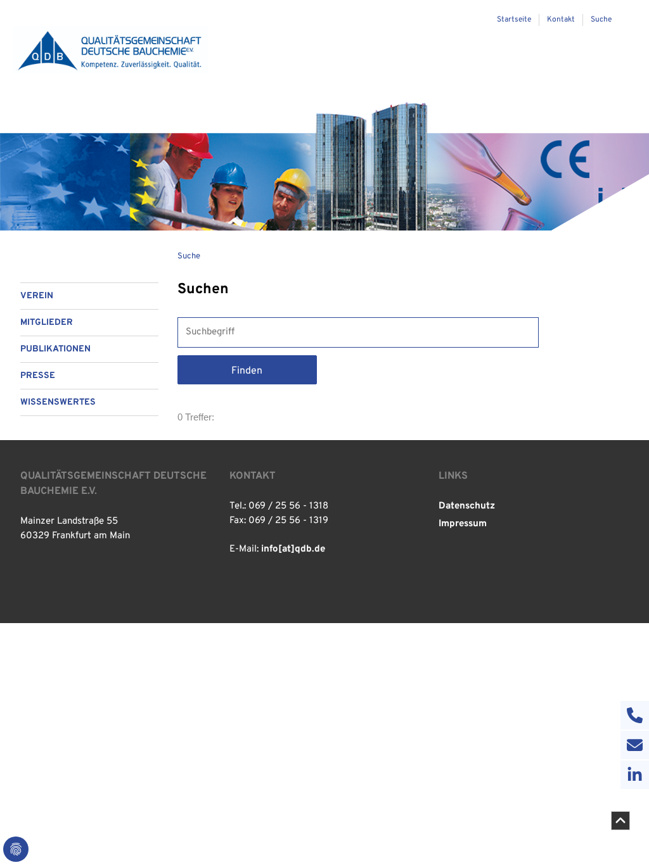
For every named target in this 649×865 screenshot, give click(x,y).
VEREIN (36, 296)
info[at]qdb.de (293, 549)
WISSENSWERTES (58, 402)
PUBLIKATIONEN (55, 349)
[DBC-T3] (110, 49)
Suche (188, 256)
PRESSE (37, 375)
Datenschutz (467, 506)
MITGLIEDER (46, 322)
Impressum (463, 524)
